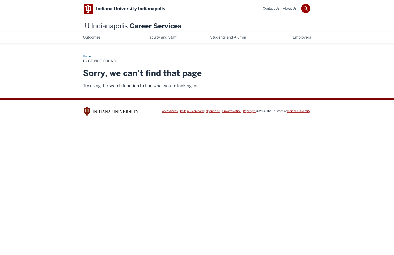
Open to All (213, 111)
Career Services (132, 26)
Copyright (249, 111)
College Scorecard (192, 111)
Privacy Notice (231, 111)
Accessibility (170, 111)
